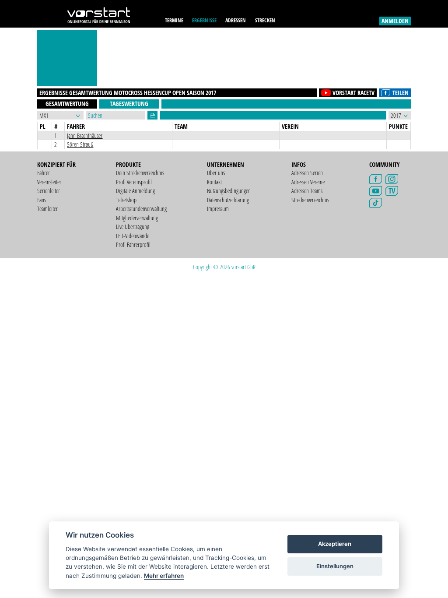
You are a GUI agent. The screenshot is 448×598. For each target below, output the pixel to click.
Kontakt (214, 182)
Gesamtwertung (67, 103)
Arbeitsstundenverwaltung (141, 208)
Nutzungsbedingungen (229, 190)
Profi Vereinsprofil (134, 182)
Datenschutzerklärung (228, 200)
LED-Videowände (132, 236)
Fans (41, 200)
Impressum (218, 208)
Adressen (235, 20)
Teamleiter (47, 208)
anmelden (395, 21)
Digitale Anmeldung (135, 190)
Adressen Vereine (308, 182)
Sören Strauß (80, 144)
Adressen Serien (307, 173)
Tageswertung (129, 103)
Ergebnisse (204, 20)
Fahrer (43, 173)
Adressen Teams (306, 190)
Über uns (216, 173)
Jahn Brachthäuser (84, 135)
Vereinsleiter (49, 182)
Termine (174, 20)
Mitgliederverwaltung (137, 218)
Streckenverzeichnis (310, 200)
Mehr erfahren (164, 575)
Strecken (265, 20)
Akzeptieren (334, 543)
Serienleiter (48, 190)
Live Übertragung (132, 226)
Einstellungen (335, 566)
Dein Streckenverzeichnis (140, 173)
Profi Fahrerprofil (133, 244)
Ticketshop (126, 200)
